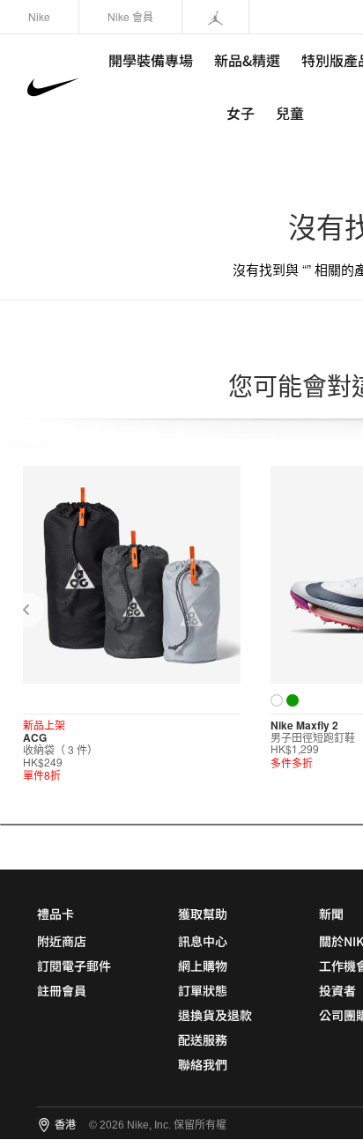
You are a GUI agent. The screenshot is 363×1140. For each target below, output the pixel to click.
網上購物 (202, 965)
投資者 (337, 990)
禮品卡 (55, 913)
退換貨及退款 (215, 1015)
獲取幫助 (202, 913)
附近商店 (61, 941)
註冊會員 (61, 990)
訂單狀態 (202, 990)
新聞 (331, 913)
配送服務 (202, 1039)
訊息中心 (202, 941)
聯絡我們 (202, 1064)
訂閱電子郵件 (74, 965)
